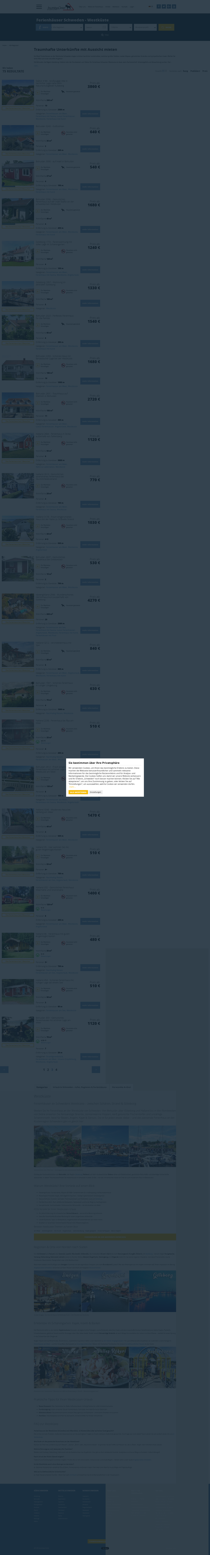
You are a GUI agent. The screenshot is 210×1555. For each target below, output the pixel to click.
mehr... (72, 786)
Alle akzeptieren (78, 792)
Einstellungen (95, 792)
